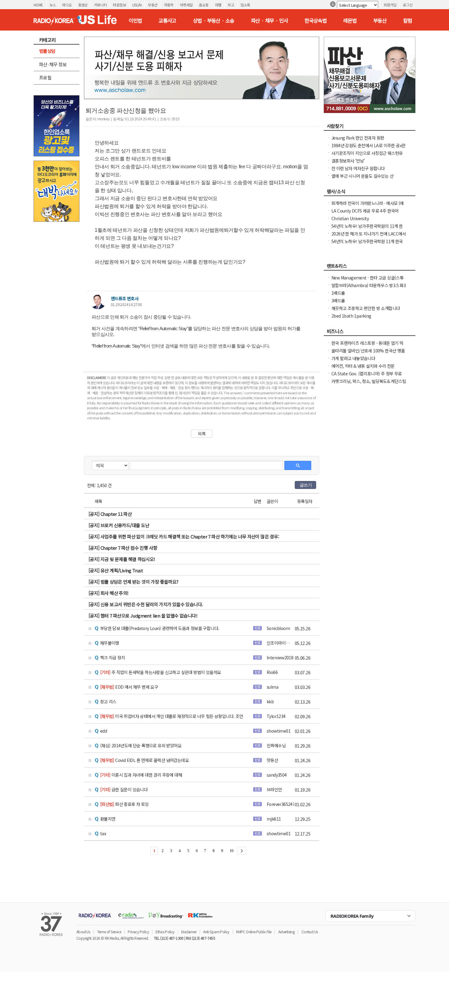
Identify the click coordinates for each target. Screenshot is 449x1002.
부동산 (152, 4)
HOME (38, 4)
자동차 (168, 4)
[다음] (241, 851)
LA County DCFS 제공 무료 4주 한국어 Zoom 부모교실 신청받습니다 (365, 214)
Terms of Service (109, 931)
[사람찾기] (369, 127)
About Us (83, 931)
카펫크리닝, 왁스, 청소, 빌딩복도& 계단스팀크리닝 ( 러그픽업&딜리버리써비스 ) (368, 384)
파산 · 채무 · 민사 (269, 20)
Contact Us (309, 931)
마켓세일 (186, 4)
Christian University (350, 218)
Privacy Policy (138, 931)
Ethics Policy (164, 931)
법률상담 (47, 51)
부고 (231, 4)
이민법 (135, 20)
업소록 (245, 4)
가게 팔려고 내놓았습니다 (353, 358)
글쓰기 (306, 485)
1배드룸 (338, 293)
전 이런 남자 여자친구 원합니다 (358, 168)
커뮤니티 (100, 4)
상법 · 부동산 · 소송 (213, 20)
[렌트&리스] (369, 267)
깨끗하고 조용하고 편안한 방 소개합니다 (365, 308)
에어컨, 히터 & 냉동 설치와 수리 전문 (363, 366)
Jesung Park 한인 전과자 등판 (357, 138)
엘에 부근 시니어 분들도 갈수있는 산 (362, 176)
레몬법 (349, 20)
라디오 (66, 4)
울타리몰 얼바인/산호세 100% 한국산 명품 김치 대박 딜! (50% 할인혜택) (368, 354)
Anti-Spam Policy (216, 931)
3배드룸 (338, 300)
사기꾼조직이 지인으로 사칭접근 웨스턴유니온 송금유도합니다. (367, 156)
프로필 (45, 77)
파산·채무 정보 (53, 64)
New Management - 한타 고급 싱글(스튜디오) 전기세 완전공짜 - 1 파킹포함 (367, 281)
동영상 (83, 4)
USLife (136, 4)
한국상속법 (316, 20)
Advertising (286, 931)
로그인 (407, 4)
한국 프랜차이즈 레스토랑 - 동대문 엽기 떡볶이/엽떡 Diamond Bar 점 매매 (367, 346)
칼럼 (407, 20)
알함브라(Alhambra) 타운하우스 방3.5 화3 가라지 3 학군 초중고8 (368, 288)
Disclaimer (188, 931)
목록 (202, 433)
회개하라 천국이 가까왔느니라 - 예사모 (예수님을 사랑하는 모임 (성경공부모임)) (367, 206)
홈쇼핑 (203, 4)
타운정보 (119, 4)
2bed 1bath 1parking (351, 316)
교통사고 (167, 20)
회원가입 (390, 4)
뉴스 (52, 4)
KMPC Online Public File (253, 931)
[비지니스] (369, 333)
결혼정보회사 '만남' (348, 161)
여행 (218, 4)
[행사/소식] (369, 193)
